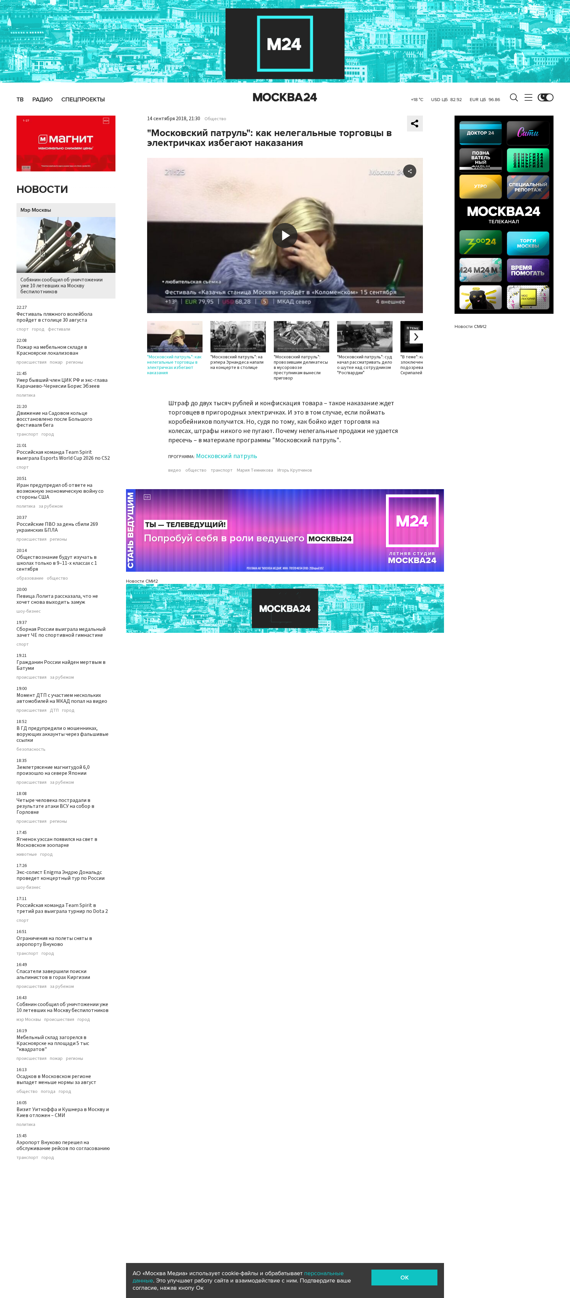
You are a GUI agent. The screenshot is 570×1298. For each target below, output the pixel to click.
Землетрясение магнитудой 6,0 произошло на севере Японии (53, 770)
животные (26, 854)
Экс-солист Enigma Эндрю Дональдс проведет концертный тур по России (60, 875)
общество (57, 578)
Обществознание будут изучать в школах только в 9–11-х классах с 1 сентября (56, 563)
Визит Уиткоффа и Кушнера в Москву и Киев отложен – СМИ (62, 1112)
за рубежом (51, 506)
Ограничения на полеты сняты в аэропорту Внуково (54, 941)
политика (25, 395)
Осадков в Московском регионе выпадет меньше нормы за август (56, 1079)
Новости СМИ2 (142, 581)
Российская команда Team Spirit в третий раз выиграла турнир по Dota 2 (62, 908)
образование (30, 578)
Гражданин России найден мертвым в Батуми (61, 665)
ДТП (54, 710)
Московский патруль (226, 456)
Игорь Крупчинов (294, 470)
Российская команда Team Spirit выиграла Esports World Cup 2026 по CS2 (63, 455)
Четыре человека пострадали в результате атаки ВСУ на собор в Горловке (55, 806)
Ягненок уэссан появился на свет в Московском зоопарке (56, 842)
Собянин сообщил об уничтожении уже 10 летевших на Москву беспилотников (61, 285)
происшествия (31, 362)
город (38, 329)
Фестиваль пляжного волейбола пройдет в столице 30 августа (54, 317)
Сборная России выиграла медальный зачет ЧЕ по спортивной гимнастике (61, 632)
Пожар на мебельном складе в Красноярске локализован (51, 350)
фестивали (59, 329)
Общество (215, 119)
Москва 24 (285, 97)
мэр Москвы (28, 1019)
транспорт (27, 434)
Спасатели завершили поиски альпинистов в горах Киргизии (53, 974)
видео (174, 470)
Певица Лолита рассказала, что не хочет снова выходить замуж (57, 599)
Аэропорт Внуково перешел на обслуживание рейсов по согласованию (63, 1145)
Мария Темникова (255, 470)
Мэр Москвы (35, 210)
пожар (56, 362)
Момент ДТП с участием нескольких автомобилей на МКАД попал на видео (61, 698)
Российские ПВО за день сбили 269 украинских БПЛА (57, 527)
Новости (42, 189)
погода (48, 1091)
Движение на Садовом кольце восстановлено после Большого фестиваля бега (54, 419)
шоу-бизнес (28, 611)
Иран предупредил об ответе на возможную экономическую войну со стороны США (60, 491)
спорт (22, 329)
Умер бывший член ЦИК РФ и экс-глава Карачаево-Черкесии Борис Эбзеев (62, 383)
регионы (74, 362)
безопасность (31, 749)
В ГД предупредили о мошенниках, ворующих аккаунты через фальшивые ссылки (62, 734)
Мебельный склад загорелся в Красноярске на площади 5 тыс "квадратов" (52, 1043)
